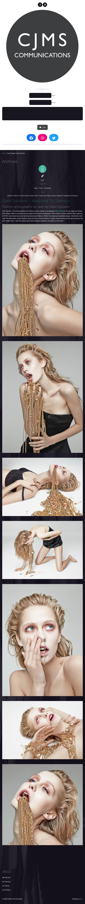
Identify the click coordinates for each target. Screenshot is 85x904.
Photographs (66, 195)
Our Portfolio (6, 890)
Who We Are (6, 877)
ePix (81, 899)
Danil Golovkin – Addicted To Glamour (36, 200)
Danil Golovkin (25, 195)
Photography (47, 188)
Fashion (41, 188)
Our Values (5, 886)
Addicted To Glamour (12, 195)
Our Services (6, 882)
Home (4, 153)
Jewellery (53, 195)
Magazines (60, 195)
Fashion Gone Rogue (45, 195)
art (20, 195)
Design (36, 188)
